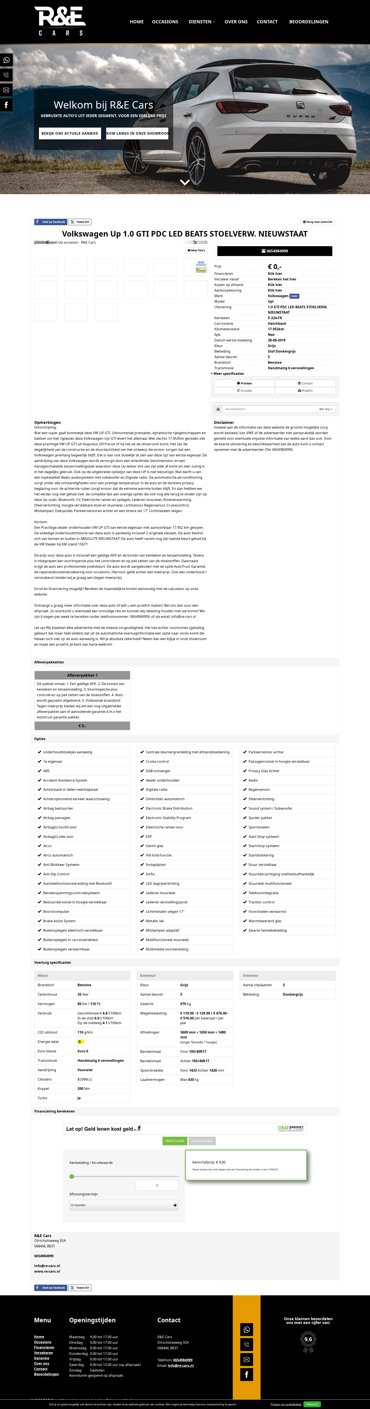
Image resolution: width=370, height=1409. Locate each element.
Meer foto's (197, 250)
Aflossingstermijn (83, 1194)
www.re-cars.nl (47, 1271)
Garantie (41, 1358)
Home (137, 21)
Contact (267, 21)
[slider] (71, 1176)
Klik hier (275, 284)
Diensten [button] (201, 21)
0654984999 (277, 250)
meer (294, 296)
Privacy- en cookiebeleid (286, 1404)
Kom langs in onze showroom (137, 133)
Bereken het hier (282, 279)
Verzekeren (43, 1352)
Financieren (44, 1347)
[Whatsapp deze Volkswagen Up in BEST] (97, 1288)
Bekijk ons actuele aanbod (70, 133)
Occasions (165, 21)
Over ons (236, 21)
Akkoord (312, 1404)
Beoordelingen (308, 21)
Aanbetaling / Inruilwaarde (91, 1162)
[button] (47, 242)
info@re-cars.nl (47, 1265)
